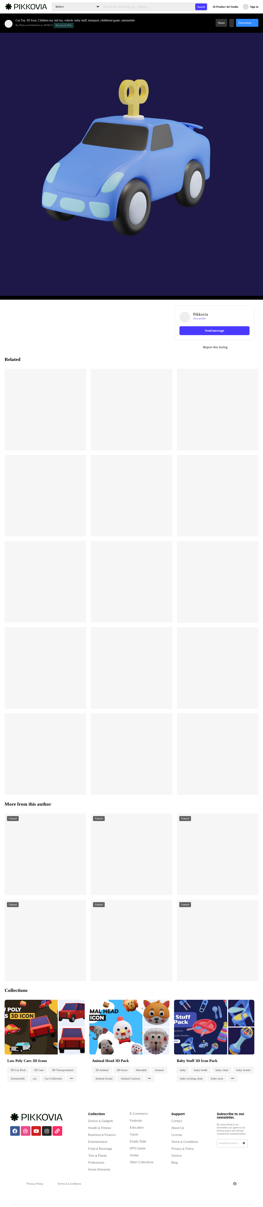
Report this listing (201, 347)
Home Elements (99, 1169)
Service (176, 1155)
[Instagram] (47, 1131)
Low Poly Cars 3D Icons (27, 1061)
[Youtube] (36, 1131)
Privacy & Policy (182, 1148)
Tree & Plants (97, 1155)
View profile (199, 318)
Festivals (136, 1120)
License (176, 1135)
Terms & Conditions (184, 1141)
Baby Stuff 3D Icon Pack (197, 1061)
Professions (96, 1162)
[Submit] (244, 1143)
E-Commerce (139, 1113)
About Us (177, 1128)
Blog (174, 1162)
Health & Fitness (99, 1128)
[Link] (57, 1131)
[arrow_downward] (80, 442)
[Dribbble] (25, 1131)
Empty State (138, 1141)
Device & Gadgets (100, 1121)
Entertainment (97, 1141)
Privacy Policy (35, 1183)
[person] (9, 24)
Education (137, 1127)
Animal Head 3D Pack (110, 1061)
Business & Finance (102, 1135)
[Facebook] (15, 1131)
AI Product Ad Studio (225, 6)
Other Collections (141, 1162)
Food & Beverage (100, 1148)
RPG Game (138, 1148)
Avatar (134, 1155)
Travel (134, 1134)
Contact (176, 1121)
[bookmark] (231, 23)
